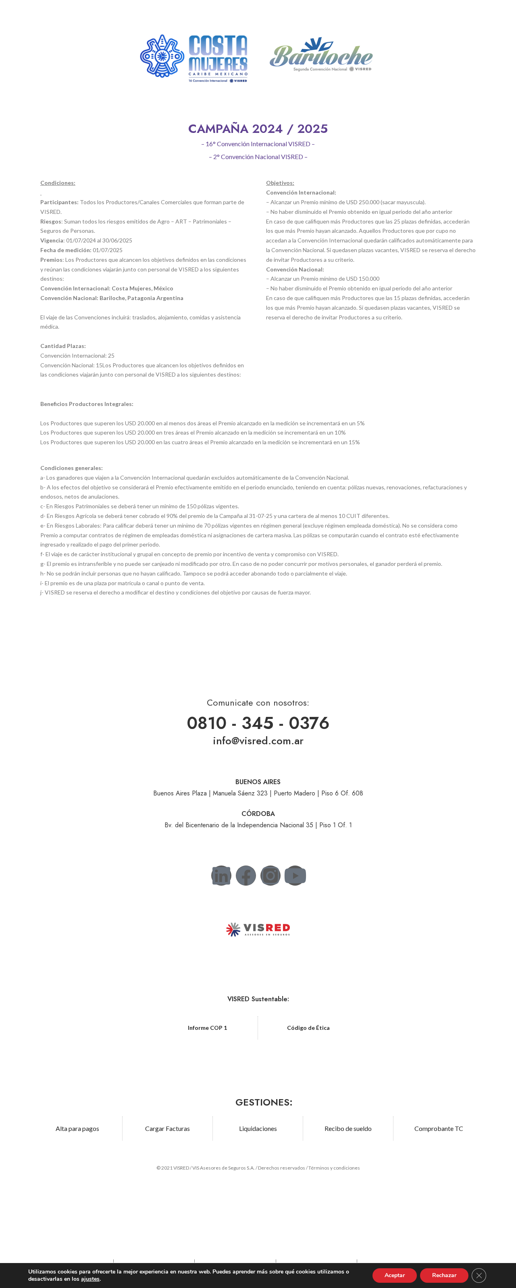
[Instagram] (270, 876)
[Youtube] (295, 876)
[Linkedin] (221, 876)
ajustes (90, 1279)
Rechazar (444, 1275)
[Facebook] (246, 876)
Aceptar (395, 1275)
